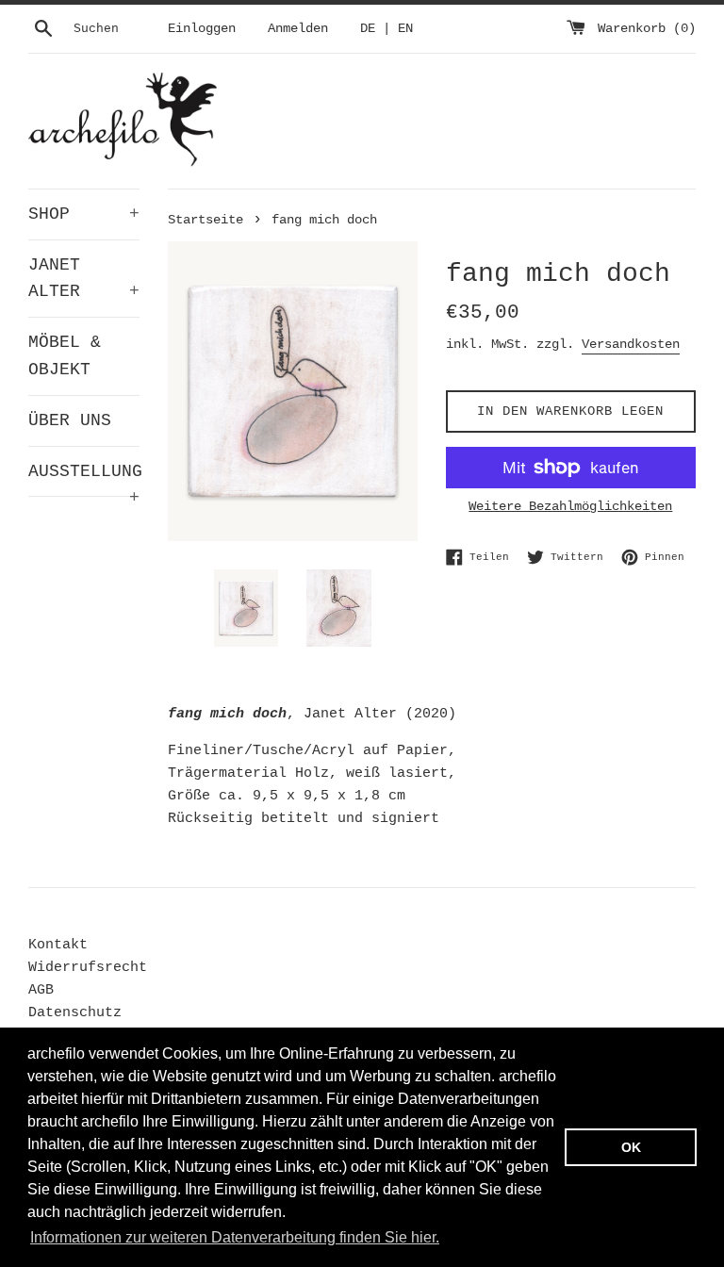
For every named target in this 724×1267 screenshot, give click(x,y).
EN (405, 29)
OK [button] (631, 1147)
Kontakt (58, 945)
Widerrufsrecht (87, 968)
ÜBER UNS (69, 420)
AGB (41, 990)
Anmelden (298, 29)
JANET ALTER (84, 278)
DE (367, 29)
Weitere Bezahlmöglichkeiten (570, 506)
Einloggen (202, 29)
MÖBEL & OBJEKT (64, 356)
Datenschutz (75, 1013)
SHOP (84, 214)
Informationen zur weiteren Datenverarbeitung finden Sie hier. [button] (234, 1237)
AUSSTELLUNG (84, 479)
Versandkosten (631, 344)
